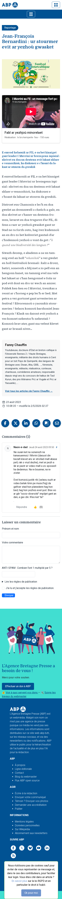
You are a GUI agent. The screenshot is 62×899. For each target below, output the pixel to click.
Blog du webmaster (26, 776)
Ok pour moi (31, 892)
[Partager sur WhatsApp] (36, 423)
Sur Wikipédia (22, 829)
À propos (20, 765)
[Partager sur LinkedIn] (26, 423)
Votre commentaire (12, 542)
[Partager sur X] (16, 423)
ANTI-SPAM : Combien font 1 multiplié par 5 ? (27, 567)
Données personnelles (27, 825)
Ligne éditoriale (23, 768)
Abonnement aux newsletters (31, 833)
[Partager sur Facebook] (5, 423)
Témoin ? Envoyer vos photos (31, 801)
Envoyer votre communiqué (30, 797)
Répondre (21, 507)
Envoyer (9, 595)
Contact (19, 772)
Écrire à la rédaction (26, 793)
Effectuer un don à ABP (18, 686)
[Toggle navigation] (56, 5)
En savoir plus (19, 880)
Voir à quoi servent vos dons (22, 692)
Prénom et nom (10, 528)
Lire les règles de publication (21, 581)
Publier (18, 808)
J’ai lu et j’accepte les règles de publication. (30, 588)
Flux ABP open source (27, 780)
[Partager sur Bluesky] (47, 423)
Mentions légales (24, 821)
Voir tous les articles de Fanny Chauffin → (29, 391)
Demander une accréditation (31, 804)
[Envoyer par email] (57, 423)
